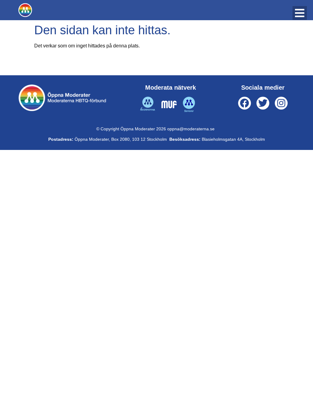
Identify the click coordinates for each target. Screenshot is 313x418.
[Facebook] (244, 103)
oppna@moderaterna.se (191, 128)
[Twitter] (262, 103)
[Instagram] (281, 103)
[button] (300, 13)
